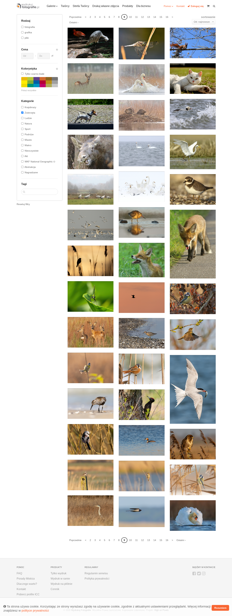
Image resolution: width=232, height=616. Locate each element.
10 (130, 17)
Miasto (28, 139)
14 (154, 17)
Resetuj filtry (23, 204)
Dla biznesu (143, 6)
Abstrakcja (30, 167)
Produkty (127, 6)
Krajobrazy (30, 107)
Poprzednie (75, 17)
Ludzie (28, 118)
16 (167, 17)
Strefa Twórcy (81, 6)
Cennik (55, 589)
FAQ (19, 573)
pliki (27, 37)
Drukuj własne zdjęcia (105, 6)
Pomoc (167, 6)
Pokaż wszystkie (28, 90)
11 (136, 17)
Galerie (51, 6)
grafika (28, 32)
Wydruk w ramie (60, 578)
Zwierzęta (30, 112)
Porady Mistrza (26, 578)
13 (148, 17)
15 (160, 17)
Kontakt (180, 6)
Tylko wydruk (58, 573)
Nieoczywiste (32, 150)
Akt (26, 156)
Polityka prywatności (97, 578)
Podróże (29, 134)
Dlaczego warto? (27, 583)
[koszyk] (209, 6)
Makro (28, 145)
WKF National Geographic (39, 161)
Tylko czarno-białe (34, 73)
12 (142, 17)
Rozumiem (220, 607)
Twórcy (65, 6)
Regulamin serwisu (96, 573)
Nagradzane (31, 172)
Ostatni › (73, 22)
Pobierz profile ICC (28, 594)
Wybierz (101, 52)
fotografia (30, 27)
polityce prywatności (35, 610)
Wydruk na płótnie (61, 583)
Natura (28, 123)
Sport (27, 129)
